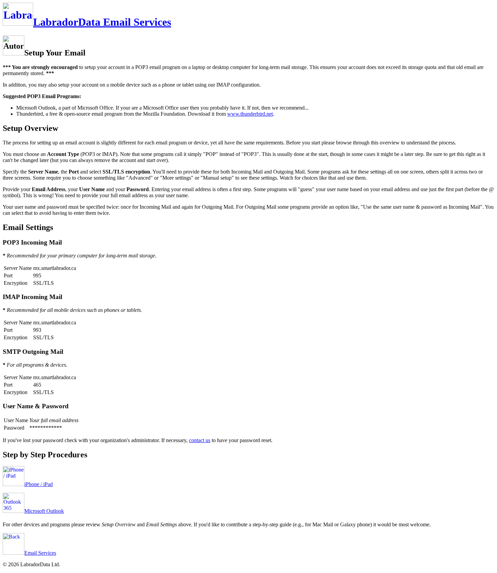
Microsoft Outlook (44, 511)
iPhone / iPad (38, 484)
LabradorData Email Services (102, 22)
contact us (199, 440)
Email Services (40, 553)
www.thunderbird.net (250, 114)
